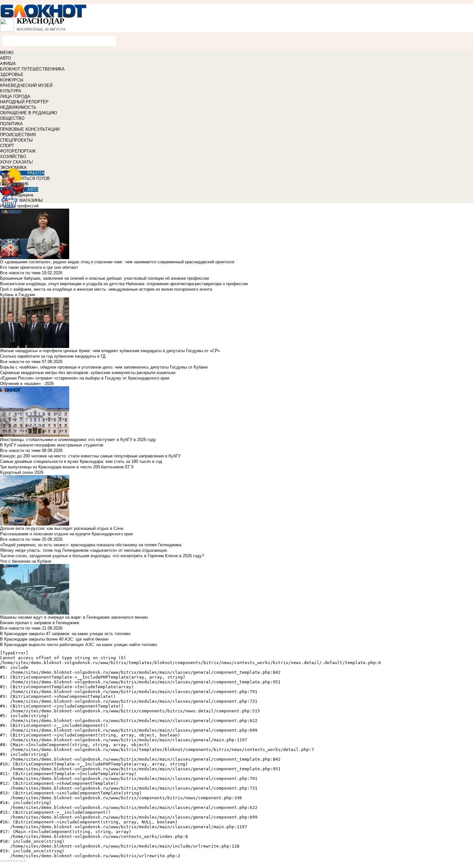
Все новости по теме (20, 272)
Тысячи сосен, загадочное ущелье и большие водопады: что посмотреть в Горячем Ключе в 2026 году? (102, 555)
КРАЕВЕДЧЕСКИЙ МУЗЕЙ (26, 85)
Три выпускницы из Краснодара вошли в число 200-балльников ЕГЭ (66, 466)
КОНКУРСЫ (11, 80)
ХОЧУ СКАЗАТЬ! (16, 162)
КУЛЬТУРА (10, 91)
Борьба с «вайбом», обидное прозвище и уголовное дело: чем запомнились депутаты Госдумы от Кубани (104, 367)
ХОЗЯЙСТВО (13, 156)
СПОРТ (7, 145)
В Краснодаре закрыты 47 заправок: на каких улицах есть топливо (65, 633)
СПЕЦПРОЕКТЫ (16, 140)
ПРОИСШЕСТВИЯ (18, 134)
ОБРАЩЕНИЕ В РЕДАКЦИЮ (28, 112)
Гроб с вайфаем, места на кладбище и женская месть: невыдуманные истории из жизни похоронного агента (106, 289)
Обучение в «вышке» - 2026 (27, 383)
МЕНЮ (7, 52)
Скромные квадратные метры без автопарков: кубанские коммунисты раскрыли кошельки (87, 372)
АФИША (8, 63)
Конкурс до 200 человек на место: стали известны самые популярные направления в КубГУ (90, 456)
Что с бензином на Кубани (25, 561)
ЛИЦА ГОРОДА (15, 96)
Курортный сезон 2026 (21, 472)
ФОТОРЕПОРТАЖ (18, 151)
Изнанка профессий (19, 205)
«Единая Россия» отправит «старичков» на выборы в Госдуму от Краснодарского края (84, 378)
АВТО (5, 58)
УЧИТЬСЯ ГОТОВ (32, 178)
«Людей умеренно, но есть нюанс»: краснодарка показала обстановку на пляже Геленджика (90, 544)
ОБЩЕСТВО (12, 118)
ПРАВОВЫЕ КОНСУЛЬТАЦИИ (30, 129)
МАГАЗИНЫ (31, 200)
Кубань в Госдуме (17, 294)
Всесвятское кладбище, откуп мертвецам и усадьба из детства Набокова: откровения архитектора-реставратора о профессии (124, 283)
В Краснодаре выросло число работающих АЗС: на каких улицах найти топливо (78, 644)
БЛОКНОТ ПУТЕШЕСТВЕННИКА (32, 69)
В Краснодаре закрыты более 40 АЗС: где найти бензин (54, 639)
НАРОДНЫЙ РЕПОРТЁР (24, 101)
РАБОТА (35, 173)
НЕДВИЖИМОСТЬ (18, 107)
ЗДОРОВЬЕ (11, 74)
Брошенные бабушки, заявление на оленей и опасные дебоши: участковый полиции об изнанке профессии (104, 278)
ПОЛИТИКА (11, 123)
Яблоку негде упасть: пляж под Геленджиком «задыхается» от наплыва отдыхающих (83, 550)
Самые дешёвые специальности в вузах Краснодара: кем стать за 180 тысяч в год (81, 461)
